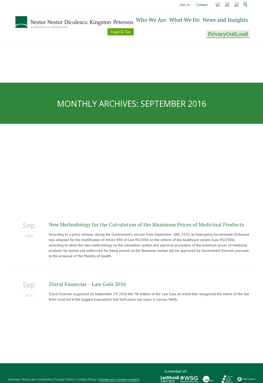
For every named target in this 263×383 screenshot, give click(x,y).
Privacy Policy (64, 379)
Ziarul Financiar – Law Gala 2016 (87, 284)
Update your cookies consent (119, 379)
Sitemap (14, 379)
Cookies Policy (86, 379)
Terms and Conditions (37, 379)
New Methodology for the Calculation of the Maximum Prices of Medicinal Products (146, 224)
